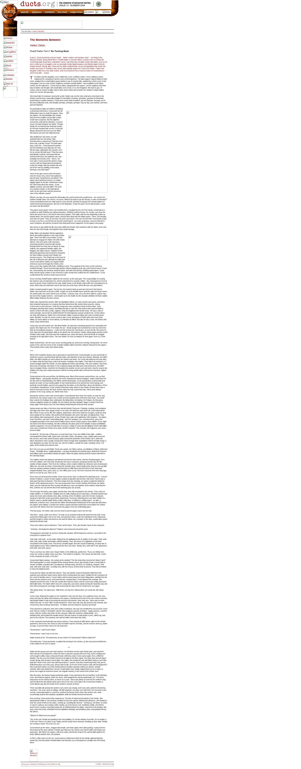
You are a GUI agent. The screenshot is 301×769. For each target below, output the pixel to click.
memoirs (41, 31)
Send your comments (29, 764)
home (35, 31)
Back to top (56, 764)
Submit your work (44, 764)
